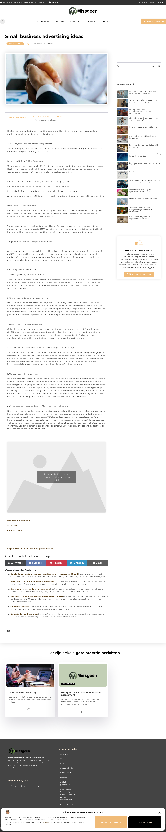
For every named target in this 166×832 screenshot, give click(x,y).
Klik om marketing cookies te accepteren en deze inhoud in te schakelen (56, 477)
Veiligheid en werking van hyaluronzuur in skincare (140, 191)
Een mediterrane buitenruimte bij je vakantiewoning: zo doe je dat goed (144, 164)
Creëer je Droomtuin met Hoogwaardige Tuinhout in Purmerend (140, 210)
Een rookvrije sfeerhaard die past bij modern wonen (144, 146)
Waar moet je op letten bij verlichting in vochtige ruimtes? (145, 155)
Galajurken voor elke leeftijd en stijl (144, 127)
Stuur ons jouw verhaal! (139, 250)
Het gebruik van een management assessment (81, 693)
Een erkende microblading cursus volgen (30, 589)
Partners (60, 21)
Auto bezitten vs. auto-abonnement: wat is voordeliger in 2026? (144, 182)
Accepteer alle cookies (111, 822)
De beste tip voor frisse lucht (24, 614)
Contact (106, 21)
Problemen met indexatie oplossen (144, 172)
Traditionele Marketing (22, 692)
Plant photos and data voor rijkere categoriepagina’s (143, 119)
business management (18, 520)
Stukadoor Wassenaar (20, 606)
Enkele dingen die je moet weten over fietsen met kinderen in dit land (44, 574)
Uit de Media (65, 773)
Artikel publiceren (65, 783)
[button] (159, 812)
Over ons (74, 21)
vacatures (12, 525)
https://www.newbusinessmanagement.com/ (30, 548)
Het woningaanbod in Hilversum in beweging (144, 137)
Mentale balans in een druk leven (143, 199)
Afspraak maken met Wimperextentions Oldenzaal (34, 581)
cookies (46, 822)
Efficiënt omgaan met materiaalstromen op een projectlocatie (140, 111)
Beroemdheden (67, 768)
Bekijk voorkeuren (145, 822)
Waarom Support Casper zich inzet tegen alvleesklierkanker (143, 92)
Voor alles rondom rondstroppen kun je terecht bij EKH (36, 596)
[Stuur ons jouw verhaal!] (139, 242)
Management (15, 44)
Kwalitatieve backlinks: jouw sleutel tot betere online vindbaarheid (67, 794)
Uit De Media (42, 21)
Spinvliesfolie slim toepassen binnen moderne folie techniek (144, 101)
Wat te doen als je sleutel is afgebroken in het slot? (140, 218)
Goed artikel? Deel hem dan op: (49, 116)
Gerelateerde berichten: (45, 120)
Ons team (90, 21)
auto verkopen (14, 530)
